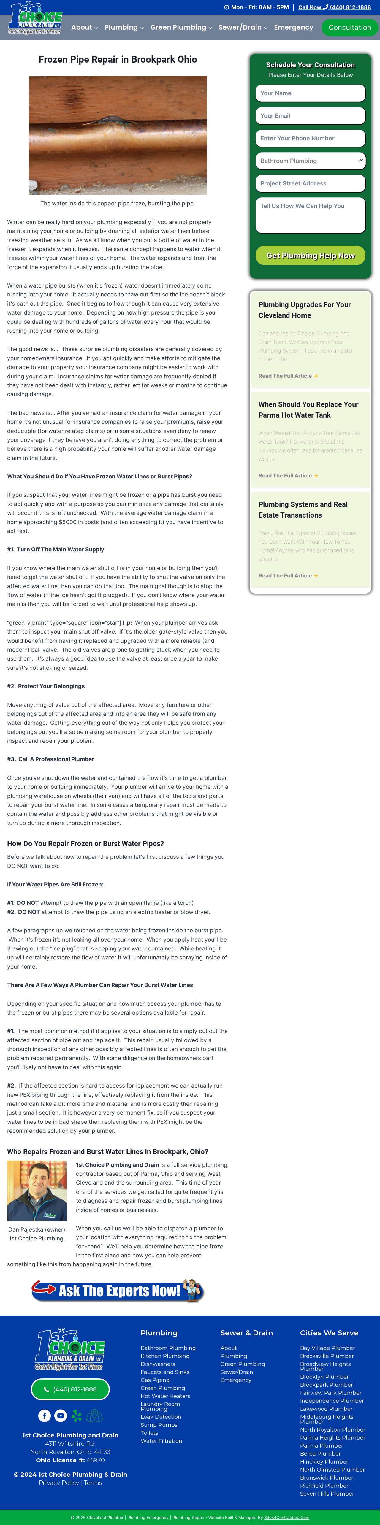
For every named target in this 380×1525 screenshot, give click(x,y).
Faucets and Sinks (165, 1372)
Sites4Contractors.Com (286, 1517)
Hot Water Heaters (165, 1396)
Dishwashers (158, 1364)
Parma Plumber (321, 1446)
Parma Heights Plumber (332, 1437)
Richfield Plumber (324, 1486)
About (229, 1348)
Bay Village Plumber (327, 1348)
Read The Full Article (288, 376)
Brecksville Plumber (327, 1356)
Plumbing (234, 1356)
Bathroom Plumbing (168, 1348)
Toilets (149, 1433)
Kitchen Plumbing (165, 1356)
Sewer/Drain (237, 1372)
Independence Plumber (332, 1401)
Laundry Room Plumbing (160, 1406)
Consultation (350, 27)
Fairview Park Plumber (331, 1393)
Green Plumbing (163, 1388)
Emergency (293, 27)
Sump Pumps (159, 1425)
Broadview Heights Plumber (325, 1366)
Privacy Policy (59, 1482)
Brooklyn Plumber (324, 1377)
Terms (93, 1482)
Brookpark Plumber (326, 1385)
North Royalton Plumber (332, 1429)
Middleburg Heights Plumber (327, 1419)
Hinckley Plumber (324, 1462)
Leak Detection (161, 1417)
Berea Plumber (320, 1454)
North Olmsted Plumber (332, 1470)
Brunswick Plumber (326, 1478)
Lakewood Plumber (326, 1409)
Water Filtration (161, 1441)
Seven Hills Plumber (327, 1494)
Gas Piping (155, 1380)
